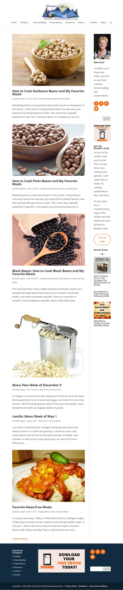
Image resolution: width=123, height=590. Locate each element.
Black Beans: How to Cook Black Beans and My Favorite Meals (48, 272)
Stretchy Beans (64, 99)
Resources (70, 23)
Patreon (17, 575)
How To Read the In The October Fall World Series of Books (102, 280)
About (103, 23)
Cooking (23, 23)
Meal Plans (44, 389)
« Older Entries (20, 538)
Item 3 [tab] (104, 254)
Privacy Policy (71, 586)
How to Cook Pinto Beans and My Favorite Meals (44, 182)
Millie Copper (20, 99)
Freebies (93, 23)
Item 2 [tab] (102, 254)
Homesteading (39, 23)
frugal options (64, 278)
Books (81, 23)
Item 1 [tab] (100, 254)
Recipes (62, 188)
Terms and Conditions (98, 586)
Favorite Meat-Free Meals (32, 507)
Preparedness (55, 23)
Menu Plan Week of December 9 (36, 385)
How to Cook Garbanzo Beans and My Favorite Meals (48, 92)
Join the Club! (102, 239)
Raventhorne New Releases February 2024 (101, 294)
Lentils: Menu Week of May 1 (34, 416)
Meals (53, 512)
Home (14, 23)
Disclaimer (83, 586)
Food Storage (52, 99)
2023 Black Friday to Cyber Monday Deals (102, 323)
